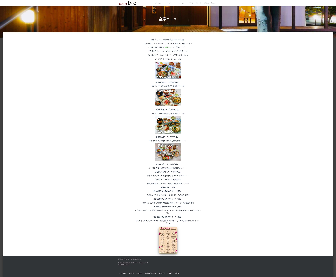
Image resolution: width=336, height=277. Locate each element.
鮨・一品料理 (158, 3)
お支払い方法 (198, 3)
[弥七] (127, 3)
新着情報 (213, 3)
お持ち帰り (177, 3)
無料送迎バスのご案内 (187, 3)
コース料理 (168, 3)
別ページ (168, 47)
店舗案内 (206, 3)
